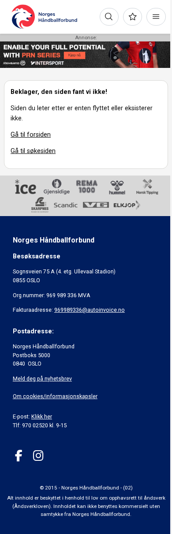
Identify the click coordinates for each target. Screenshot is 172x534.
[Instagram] (38, 456)
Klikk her (41, 416)
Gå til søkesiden (33, 150)
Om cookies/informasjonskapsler (55, 396)
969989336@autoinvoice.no (89, 309)
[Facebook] (19, 456)
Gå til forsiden (31, 134)
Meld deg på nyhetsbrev (42, 378)
